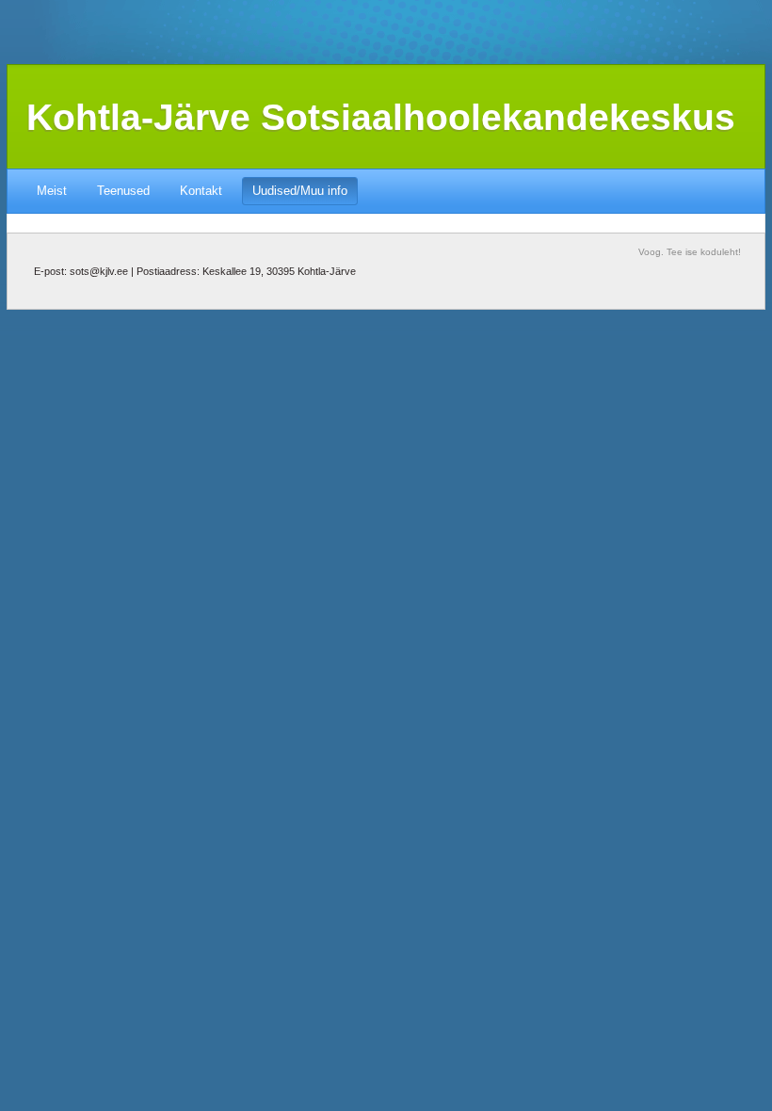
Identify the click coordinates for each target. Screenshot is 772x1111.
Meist (52, 191)
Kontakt (201, 191)
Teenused (123, 191)
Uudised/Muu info (299, 191)
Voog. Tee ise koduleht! (689, 252)
